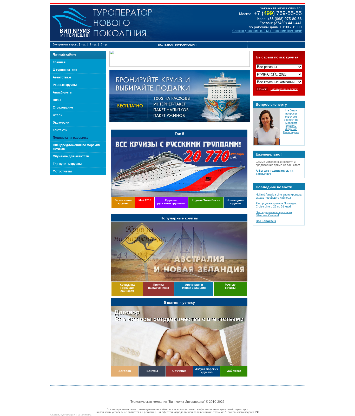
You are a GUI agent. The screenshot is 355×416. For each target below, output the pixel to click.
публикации (68, 414)
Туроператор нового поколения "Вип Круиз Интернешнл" (71, 23)
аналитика (84, 414)
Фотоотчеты (62, 171)
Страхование (63, 107)
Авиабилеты (62, 92)
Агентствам (62, 77)
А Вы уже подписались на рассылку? (274, 172)
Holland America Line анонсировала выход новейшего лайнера (278, 196)
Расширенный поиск (284, 89)
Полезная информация (177, 44)
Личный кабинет (65, 54)
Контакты (60, 130)
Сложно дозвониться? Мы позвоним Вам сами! (267, 31)
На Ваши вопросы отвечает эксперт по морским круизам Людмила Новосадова (291, 121)
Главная (59, 62)
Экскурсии (61, 122)
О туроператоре (65, 70)
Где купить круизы (67, 164)
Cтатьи (54, 414)
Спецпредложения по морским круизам (76, 147)
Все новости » (266, 221)
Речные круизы (65, 85)
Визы (57, 100)
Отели (57, 115)
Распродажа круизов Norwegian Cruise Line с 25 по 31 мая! (276, 205)
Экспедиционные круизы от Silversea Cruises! (274, 214)
